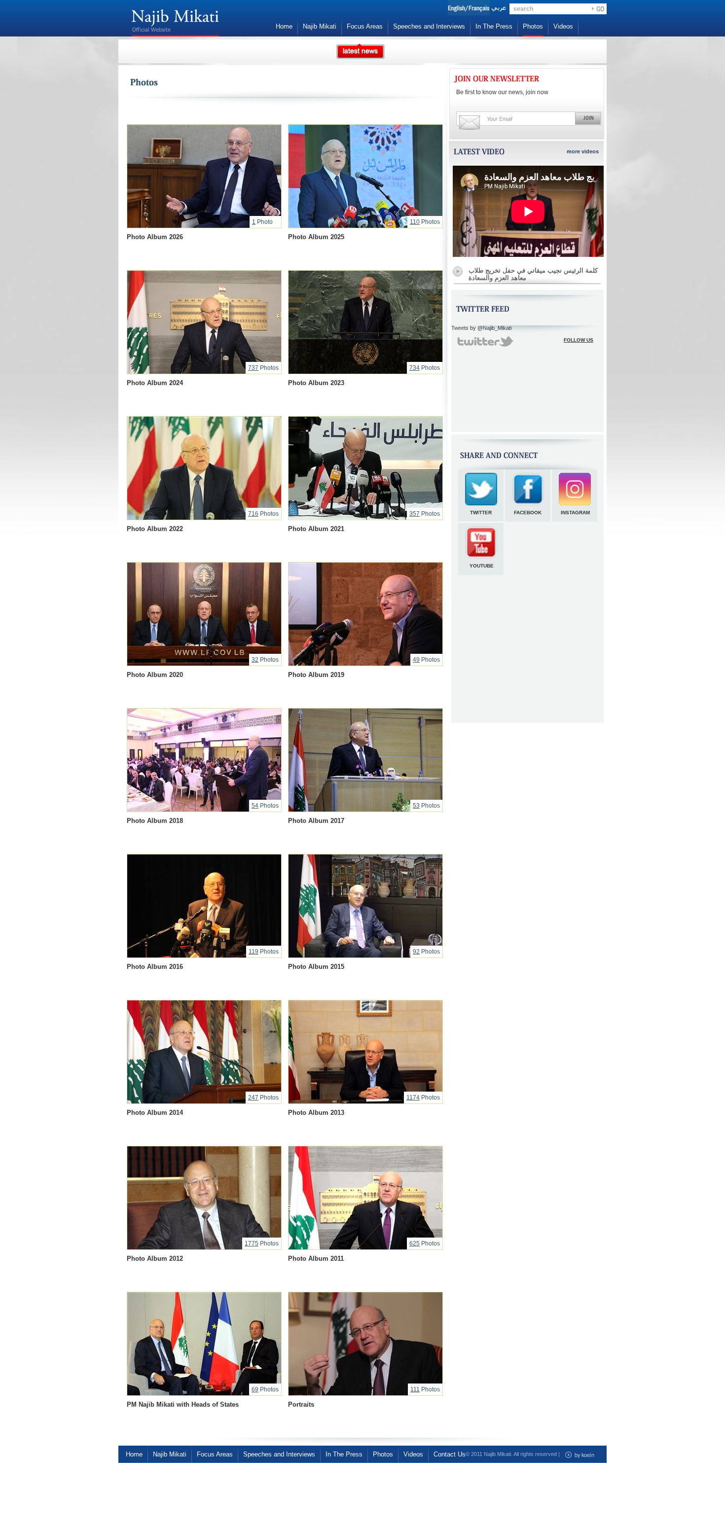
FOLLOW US (578, 340)
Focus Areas (365, 26)
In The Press (493, 26)
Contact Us (450, 1454)
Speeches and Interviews (429, 26)
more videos (583, 151)
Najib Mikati (319, 26)
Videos (563, 26)
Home (284, 26)
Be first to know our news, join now (502, 92)
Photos (533, 26)
